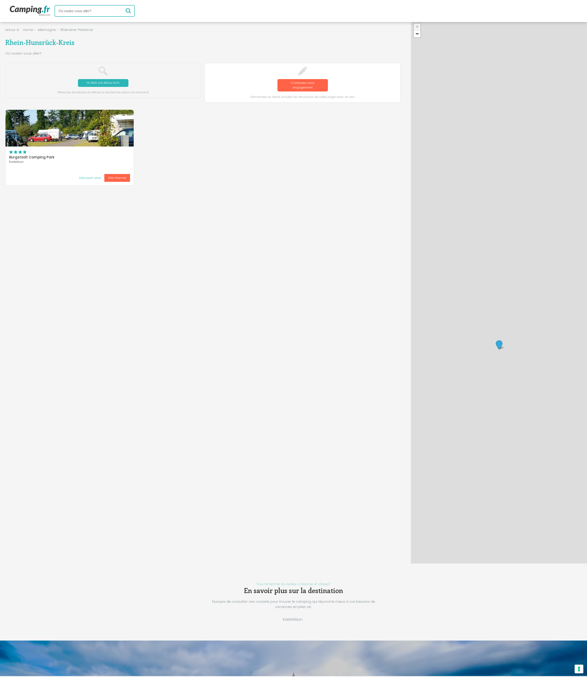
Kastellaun (292, 619)
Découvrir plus (90, 178)
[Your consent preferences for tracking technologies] (579, 669)
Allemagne (47, 29)
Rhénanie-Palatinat (77, 29)
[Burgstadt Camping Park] (70, 128)
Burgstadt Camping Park (31, 157)
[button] (499, 344)
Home (28, 29)
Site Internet (117, 178)
